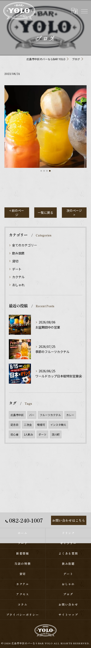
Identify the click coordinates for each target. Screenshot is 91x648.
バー (31, 415)
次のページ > (74, 212)
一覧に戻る (45, 212)
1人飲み (28, 434)
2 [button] (44, 171)
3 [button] (47, 171)
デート (16, 269)
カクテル (18, 277)
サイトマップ (68, 614)
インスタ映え (58, 424)
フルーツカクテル (50, 415)
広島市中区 (17, 415)
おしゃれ (18, 285)
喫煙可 (41, 424)
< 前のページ (16, 212)
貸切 (15, 261)
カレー (70, 415)
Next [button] (82, 128)
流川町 (56, 434)
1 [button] (41, 171)
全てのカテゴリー (24, 245)
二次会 (28, 424)
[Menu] (84, 11)
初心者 (15, 434)
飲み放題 (18, 253)
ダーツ (42, 434)
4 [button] (50, 171)
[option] (45, 126)
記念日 (15, 424)
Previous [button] (8, 128)
